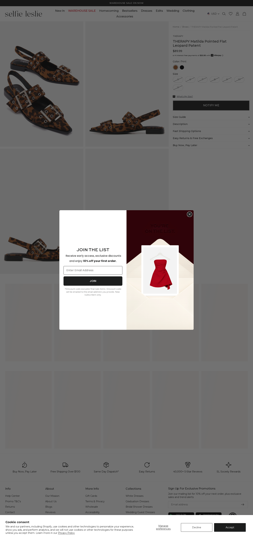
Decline (196, 527)
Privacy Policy (66, 532)
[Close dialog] (189, 214)
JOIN (93, 281)
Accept (230, 527)
